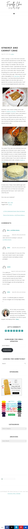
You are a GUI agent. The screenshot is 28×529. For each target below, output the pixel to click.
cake (11, 202)
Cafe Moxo (17, 76)
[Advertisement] (14, 30)
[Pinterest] (21, 527)
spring (10, 204)
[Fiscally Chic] (14, 10)
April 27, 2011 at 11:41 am (18, 271)
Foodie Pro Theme (14, 493)
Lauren (9, 266)
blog (9, 202)
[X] (11, 527)
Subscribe (7, 350)
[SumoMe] (25, 527)
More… (17, 319)
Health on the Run (11, 111)
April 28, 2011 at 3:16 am (18, 292)
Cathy (8, 247)
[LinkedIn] (16, 527)
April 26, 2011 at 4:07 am (18, 247)
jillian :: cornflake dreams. (13, 230)
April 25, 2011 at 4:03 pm (18, 234)
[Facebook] (7, 527)
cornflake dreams (7, 239)
